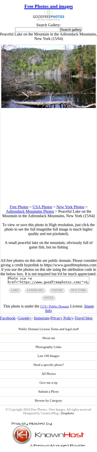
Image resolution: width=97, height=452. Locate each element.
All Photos (49, 374)
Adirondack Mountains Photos (30, 211)
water (48, 297)
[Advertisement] (48, 156)
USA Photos (42, 207)
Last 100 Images (48, 356)
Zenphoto (67, 413)
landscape (35, 290)
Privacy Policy (61, 318)
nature (57, 290)
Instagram (41, 318)
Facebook (7, 318)
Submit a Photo (48, 391)
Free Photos (19, 207)
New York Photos (70, 207)
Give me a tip (48, 382)
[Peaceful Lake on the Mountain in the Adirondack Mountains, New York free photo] (48, 106)
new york (78, 290)
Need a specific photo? (48, 365)
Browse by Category (48, 400)
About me (48, 338)
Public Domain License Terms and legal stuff (49, 329)
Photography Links (48, 347)
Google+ (25, 318)
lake (15, 290)
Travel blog (84, 318)
